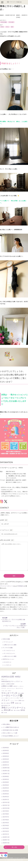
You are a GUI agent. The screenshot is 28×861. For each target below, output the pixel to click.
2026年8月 (6, 747)
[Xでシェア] (2, 855)
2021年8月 (6, 814)
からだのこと (7, 662)
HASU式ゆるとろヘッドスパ (10, 681)
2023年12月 (6, 770)
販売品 (23, 710)
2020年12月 (6, 837)
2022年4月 (6, 791)
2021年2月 (6, 831)
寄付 (5, 703)
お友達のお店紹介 (10, 684)
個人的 (23, 700)
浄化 (9, 705)
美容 (15, 710)
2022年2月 (6, 796)
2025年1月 (6, 765)
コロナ (6, 690)
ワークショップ (8, 642)
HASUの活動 (3, 22)
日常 (12, 703)
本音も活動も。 (7, 724)
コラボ (2, 690)
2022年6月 (6, 785)
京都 (19, 700)
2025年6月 (6, 753)
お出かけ (3, 684)
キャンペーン (19, 688)
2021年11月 (6, 805)
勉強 (2, 703)
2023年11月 (6, 773)
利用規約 (20, 586)
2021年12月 (6, 802)
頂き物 (5, 712)
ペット (21, 698)
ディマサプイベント (9, 650)
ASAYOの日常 (7, 677)
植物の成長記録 (4, 705)
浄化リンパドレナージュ (13, 708)
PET (21, 681)
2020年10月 (6, 843)
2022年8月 (6, 782)
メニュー (5, 700)
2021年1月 (6, 834)
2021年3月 (6, 828)
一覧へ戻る (14, 847)
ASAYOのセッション (8, 659)
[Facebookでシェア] (5, 855)
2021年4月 (6, 825)
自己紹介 (18, 710)
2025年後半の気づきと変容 (10, 730)
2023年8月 (6, 776)
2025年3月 (6, 762)
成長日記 (8, 703)
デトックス (10, 698)
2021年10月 (6, 808)
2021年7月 (6, 817)
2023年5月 (6, 779)
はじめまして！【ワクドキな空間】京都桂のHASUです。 (13, 620)
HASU (2, 26)
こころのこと (7, 665)
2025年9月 (6, 750)
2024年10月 (6, 768)
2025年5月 (6, 756)
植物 (20, 703)
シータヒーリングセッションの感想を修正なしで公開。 (14, 626)
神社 (2, 710)
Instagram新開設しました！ (11, 736)
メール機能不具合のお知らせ (11, 727)
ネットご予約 (16, 698)
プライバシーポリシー (6, 586)
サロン (7, 26)
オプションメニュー (11, 688)
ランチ (16, 700)
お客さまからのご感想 (10, 645)
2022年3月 (6, 794)
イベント (3, 688)
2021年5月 (6, 822)
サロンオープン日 (9, 693)
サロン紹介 (11, 22)
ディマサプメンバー (9, 653)
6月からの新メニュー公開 (10, 733)
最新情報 (17, 703)
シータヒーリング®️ (11, 695)
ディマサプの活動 (8, 647)
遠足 (2, 712)
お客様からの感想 (7, 686)
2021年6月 (6, 820)
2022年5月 (6, 788)
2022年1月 (6, 799)
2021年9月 (6, 811)
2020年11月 (6, 840)
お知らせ (15, 686)
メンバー (12, 700)
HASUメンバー (4, 679)
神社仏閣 (7, 710)
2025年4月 (6, 759)
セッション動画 (4, 698)
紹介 (12, 26)
